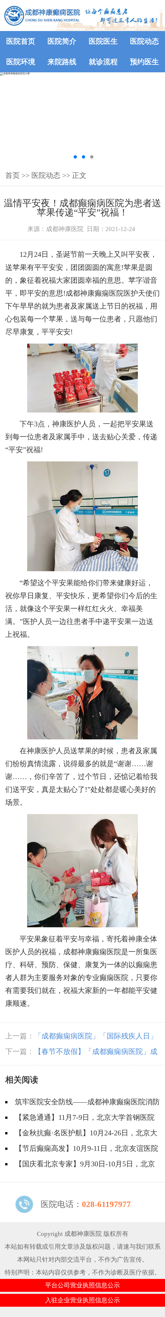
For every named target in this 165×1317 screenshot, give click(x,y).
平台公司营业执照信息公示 (82, 1285)
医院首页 (20, 41)
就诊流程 (103, 62)
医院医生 (103, 41)
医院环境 (20, 62)
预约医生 (144, 62)
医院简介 (61, 41)
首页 (12, 175)
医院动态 (144, 41)
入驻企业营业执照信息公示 (82, 1300)
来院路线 (61, 62)
